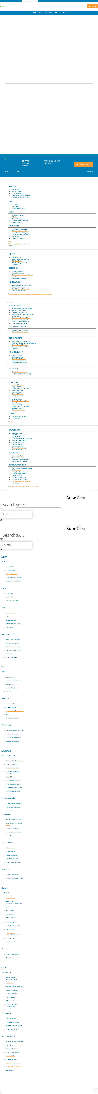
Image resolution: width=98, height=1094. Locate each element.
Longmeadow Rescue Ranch (18, 67)
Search (9, 504)
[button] (81, 6)
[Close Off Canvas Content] (1, 519)
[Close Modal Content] (1, 509)
